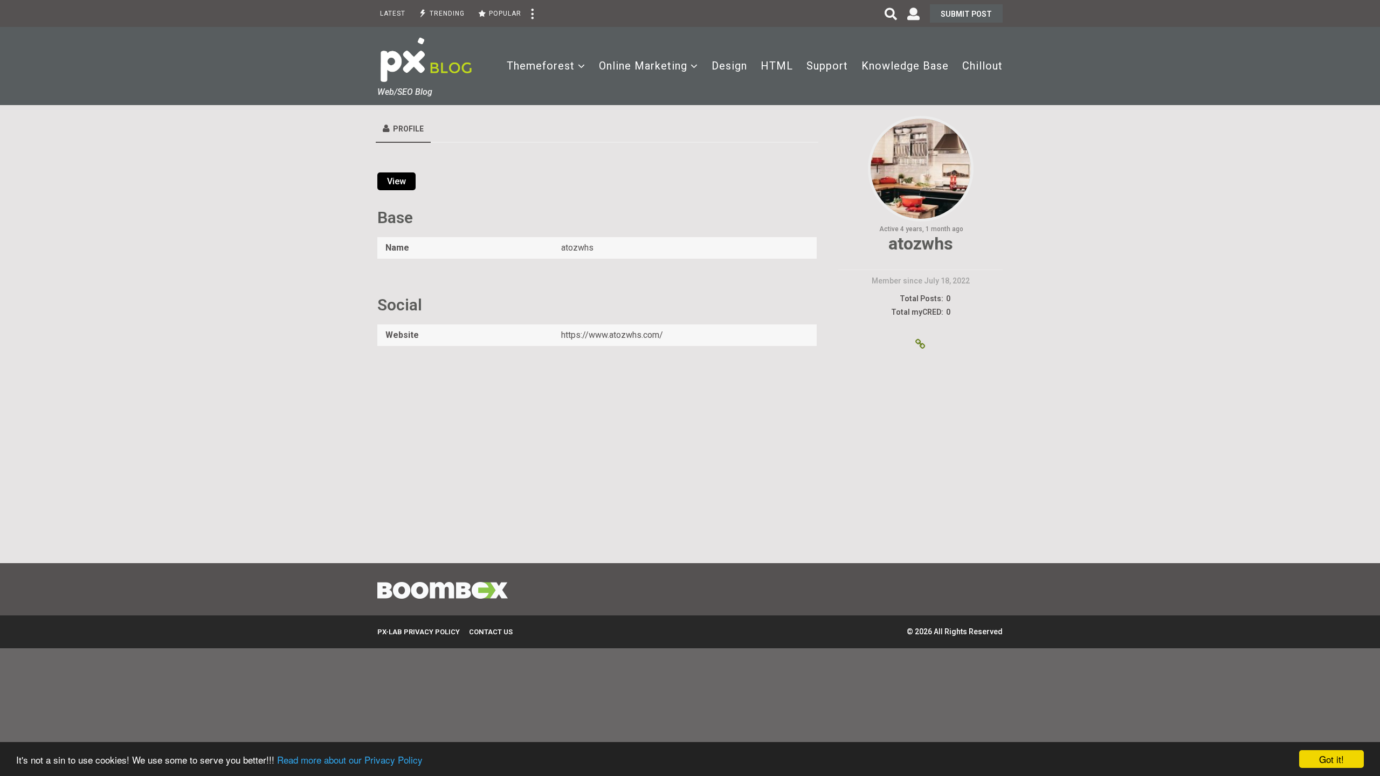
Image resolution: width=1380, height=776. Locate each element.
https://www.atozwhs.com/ (612, 335)
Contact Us (491, 632)
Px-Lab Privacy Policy (418, 632)
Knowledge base (905, 65)
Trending (447, 13)
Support (827, 65)
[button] (532, 13)
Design (729, 65)
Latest (392, 13)
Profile (408, 128)
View (396, 181)
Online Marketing (643, 65)
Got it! (1331, 759)
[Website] (921, 345)
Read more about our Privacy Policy (350, 759)
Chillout (982, 65)
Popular (505, 13)
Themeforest (541, 65)
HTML (777, 65)
